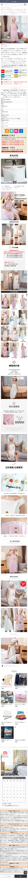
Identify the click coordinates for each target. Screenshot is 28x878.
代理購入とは (7, 79)
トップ (2, 7)
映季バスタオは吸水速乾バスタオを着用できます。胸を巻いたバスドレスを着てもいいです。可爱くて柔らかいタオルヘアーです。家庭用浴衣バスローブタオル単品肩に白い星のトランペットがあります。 (13, 12)
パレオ (7, 7)
